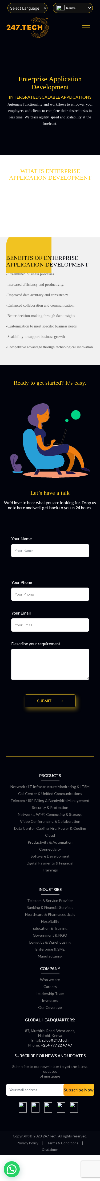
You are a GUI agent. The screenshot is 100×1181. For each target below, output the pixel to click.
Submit (44, 700)
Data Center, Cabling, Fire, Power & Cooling (50, 828)
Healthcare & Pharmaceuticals (50, 914)
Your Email (21, 612)
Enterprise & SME (50, 949)
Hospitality (50, 921)
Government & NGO (50, 935)
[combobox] (73, 8)
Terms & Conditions (62, 1143)
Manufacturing (50, 956)
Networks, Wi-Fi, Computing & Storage (50, 814)
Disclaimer (50, 1149)
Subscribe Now (79, 1089)
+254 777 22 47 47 (56, 1045)
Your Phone (21, 582)
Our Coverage (50, 1007)
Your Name (21, 538)
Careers (50, 987)
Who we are (50, 980)
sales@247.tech (55, 1040)
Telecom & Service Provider (50, 900)
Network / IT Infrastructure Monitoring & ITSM (50, 787)
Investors (50, 1000)
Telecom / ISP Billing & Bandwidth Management (50, 800)
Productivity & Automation (50, 842)
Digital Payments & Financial (50, 863)
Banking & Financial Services (50, 907)
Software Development (50, 856)
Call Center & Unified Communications (50, 794)
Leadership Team (50, 993)
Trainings (50, 870)
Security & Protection (50, 807)
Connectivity (50, 849)
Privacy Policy (27, 1143)
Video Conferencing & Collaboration (50, 821)
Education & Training (50, 928)
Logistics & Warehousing (50, 942)
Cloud (50, 835)
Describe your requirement (35, 643)
